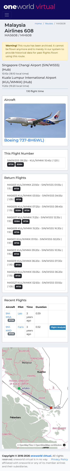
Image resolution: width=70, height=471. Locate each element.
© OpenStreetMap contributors (47, 444)
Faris (21, 326)
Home (38, 23)
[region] (35, 398)
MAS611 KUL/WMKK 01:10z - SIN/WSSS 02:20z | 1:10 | (34, 241)
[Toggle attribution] (64, 445)
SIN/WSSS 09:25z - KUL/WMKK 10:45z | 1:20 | (33, 162)
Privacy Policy (59, 459)
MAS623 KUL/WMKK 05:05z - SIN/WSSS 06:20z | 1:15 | (35, 273)
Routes (49, 23)
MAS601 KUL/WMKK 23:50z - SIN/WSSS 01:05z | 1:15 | (35, 186)
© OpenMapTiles (25, 444)
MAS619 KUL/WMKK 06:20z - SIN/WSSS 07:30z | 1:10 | (34, 262)
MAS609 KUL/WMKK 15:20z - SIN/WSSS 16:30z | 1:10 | (35, 230)
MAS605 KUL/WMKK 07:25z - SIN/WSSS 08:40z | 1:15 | (35, 208)
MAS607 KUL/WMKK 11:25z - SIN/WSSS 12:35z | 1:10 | (34, 219)
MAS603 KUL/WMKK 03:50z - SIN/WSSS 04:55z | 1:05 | (35, 197)
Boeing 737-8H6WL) (24, 140)
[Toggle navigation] (7, 14)
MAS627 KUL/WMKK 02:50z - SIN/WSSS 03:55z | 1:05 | (34, 284)
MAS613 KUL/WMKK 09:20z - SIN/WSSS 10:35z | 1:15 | (35, 252)
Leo (20, 313)
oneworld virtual (41, 455)
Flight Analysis (58, 327)
